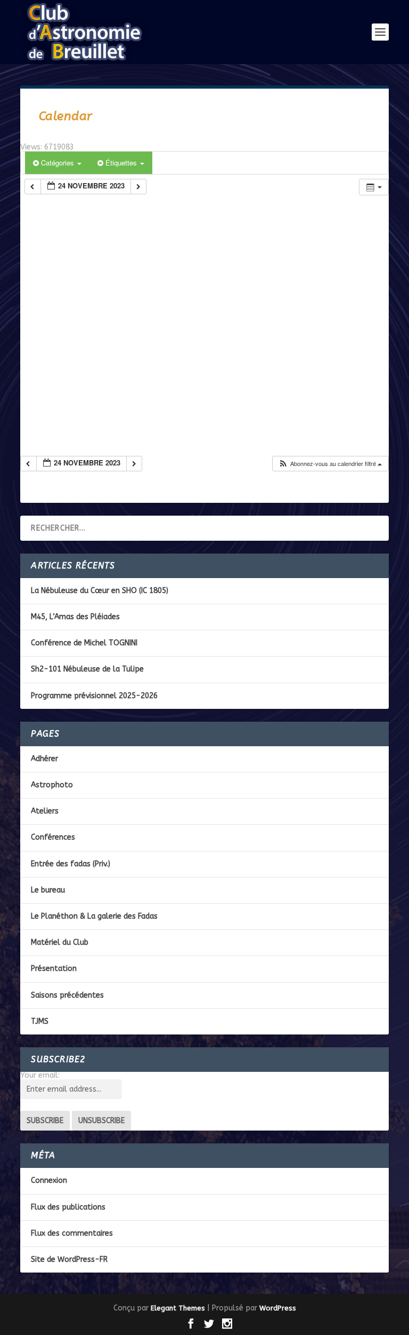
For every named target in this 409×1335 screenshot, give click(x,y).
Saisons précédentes (67, 995)
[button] (330, 463)
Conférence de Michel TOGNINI (84, 642)
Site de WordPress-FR (69, 1259)
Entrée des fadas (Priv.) (70, 863)
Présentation (54, 968)
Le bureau (48, 890)
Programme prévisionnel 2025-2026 (94, 695)
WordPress (277, 1308)
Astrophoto (52, 784)
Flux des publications (68, 1207)
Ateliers (45, 811)
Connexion (49, 1180)
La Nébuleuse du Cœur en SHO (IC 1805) (99, 590)
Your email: (40, 1075)
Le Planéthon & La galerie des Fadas (94, 916)
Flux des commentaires (72, 1233)
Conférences (53, 837)
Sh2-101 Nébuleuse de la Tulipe (87, 669)
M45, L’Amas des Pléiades (75, 616)
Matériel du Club (59, 942)
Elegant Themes (178, 1308)
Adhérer (44, 758)
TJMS (39, 1021)
